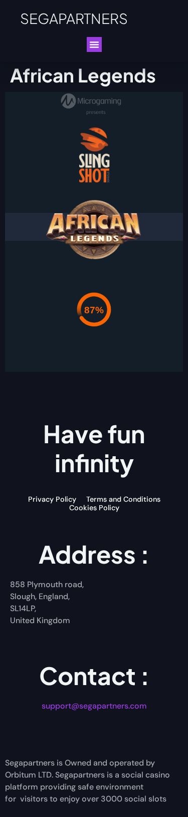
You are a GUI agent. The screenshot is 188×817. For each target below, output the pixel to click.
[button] (94, 44)
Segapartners (74, 18)
